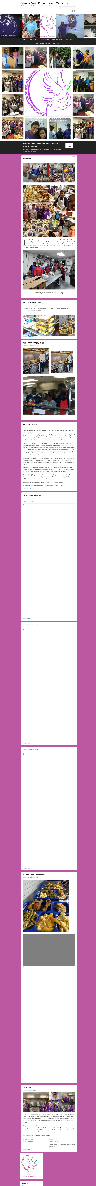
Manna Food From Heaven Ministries (44, 3)
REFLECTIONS (30, 424)
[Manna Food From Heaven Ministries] (48, 26)
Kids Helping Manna (32, 495)
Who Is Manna (69, 39)
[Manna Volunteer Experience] (48, 93)
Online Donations (33, 39)
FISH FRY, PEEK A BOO (33, 343)
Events (28, 336)
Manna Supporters (28, 1141)
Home (24, 39)
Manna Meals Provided (57, 39)
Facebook (73, 11)
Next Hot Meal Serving (33, 302)
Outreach (27, 1087)
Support (28, 295)
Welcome (27, 158)
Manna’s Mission (45, 39)
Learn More (69, 145)
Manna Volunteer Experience (43, 43)
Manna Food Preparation (34, 875)
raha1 (35, 160)
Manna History (56, 43)
